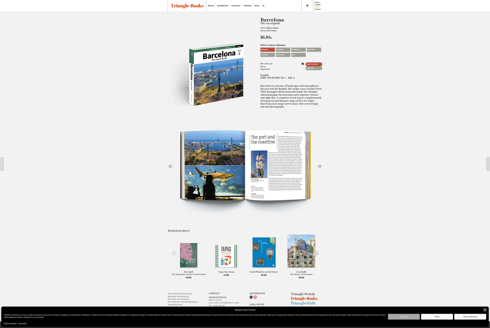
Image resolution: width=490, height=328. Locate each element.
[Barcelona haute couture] (488, 164)
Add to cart (312, 64)
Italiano (264, 55)
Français (296, 50)
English (264, 50)
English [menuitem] (317, 7)
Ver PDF (310, 68)
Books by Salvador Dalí (179, 299)
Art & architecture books (180, 294)
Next (319, 165)
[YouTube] (255, 297)
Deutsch (311, 50)
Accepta (403, 316)
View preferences (470, 316)
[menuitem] (211, 5)
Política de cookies (10, 323)
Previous (169, 165)
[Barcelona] (2, 164)
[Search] (263, 5)
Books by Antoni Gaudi (178, 297)
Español (280, 50)
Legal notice (22, 323)
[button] (485, 310)
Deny (437, 316)
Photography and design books (182, 302)
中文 (293, 55)
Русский (280, 55)
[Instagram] (251, 297)
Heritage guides (175, 305)
